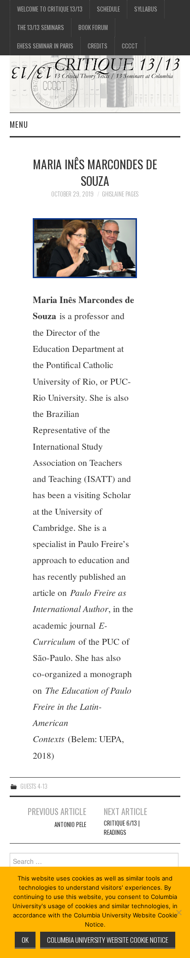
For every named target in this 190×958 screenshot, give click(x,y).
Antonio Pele (70, 824)
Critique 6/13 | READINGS (122, 828)
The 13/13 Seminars (40, 27)
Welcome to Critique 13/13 (50, 9)
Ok (25, 939)
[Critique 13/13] (95, 82)
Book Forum (93, 27)
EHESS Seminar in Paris (45, 46)
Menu (19, 124)
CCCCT (130, 46)
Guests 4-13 (34, 786)
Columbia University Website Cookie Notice (107, 939)
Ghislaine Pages (120, 194)
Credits (97, 46)
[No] (178, 912)
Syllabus (145, 9)
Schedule (108, 9)
